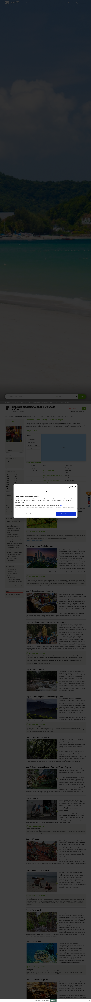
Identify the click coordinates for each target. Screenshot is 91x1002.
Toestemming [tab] (24, 491)
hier (61, 505)
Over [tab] (67, 491)
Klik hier (53, 1000)
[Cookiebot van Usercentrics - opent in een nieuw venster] (69, 487)
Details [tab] (45, 491)
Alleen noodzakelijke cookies (25, 513)
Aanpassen (44, 513)
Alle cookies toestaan (66, 513)
